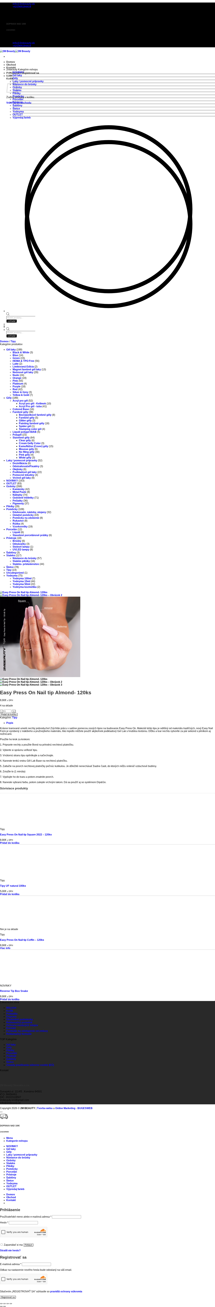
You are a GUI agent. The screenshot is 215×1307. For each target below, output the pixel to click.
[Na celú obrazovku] (4, 1303)
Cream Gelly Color (30, 443)
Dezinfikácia (20, 463)
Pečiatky (18, 500)
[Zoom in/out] (1, 1303)
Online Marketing (65, 1108)
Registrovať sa (8, 1297)
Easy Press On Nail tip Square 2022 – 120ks (26, 834)
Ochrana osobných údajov (22, 1025)
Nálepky (17, 494)
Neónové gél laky (23, 372)
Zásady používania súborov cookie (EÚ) (30, 1065)
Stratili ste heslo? (10, 1250)
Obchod (11, 64)
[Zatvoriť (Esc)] (10, 1303)
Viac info (5, 948)
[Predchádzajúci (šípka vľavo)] (1, 1306)
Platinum (18, 383)
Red (15, 389)
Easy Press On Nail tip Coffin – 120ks (22, 940)
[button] (9, 75)
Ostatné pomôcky (23, 515)
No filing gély (26, 452)
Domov (10, 62)
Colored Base (21, 409)
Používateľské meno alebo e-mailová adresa (25, 1216)
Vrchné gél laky (22, 477)
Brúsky (17, 541)
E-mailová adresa (10, 1264)
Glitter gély (25, 420)
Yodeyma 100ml (22, 578)
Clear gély (25, 440)
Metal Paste (19, 492)
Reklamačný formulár (19, 1034)
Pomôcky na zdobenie (26, 518)
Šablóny (17, 105)
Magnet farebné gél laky (27, 369)
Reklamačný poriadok (19, 1022)
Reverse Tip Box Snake (14, 991)
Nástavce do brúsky (25, 84)
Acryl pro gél (20, 400)
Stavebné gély (21, 437)
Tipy (13, 341)
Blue (15, 355)
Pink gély (24, 454)
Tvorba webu (45, 1108)
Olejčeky (18, 469)
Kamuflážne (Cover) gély (33, 446)
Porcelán (18, 99)
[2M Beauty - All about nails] (15, 51)
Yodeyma (18, 111)
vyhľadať (12, 336)
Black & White (21, 352)
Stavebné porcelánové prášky (30, 535)
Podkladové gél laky (25, 472)
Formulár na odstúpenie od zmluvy (27, 1031)
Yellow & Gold (21, 395)
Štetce (16, 108)
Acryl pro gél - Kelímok (32, 403)
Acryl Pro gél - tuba (30, 406)
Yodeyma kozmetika (25, 587)
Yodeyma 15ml (21, 581)
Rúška (16, 523)
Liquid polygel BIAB (25, 432)
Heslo (4, 1222)
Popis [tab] (9, 723)
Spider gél (25, 426)
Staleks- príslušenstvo (26, 564)
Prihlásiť (28, 1245)
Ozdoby (11, 486)
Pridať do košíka (8, 714)
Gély (15, 78)
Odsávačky (19, 544)
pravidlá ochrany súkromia (66, 1291)
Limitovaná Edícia (23, 366)
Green (16, 358)
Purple (16, 386)
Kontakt (11, 67)
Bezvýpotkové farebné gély (35, 415)
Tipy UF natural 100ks (13, 885)
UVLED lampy (21, 549)
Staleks (10, 555)
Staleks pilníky (21, 561)
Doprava (11, 1016)
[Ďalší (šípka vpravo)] (4, 1306)
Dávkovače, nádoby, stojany (29, 512)
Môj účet (11, 1007)
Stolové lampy (21, 546)
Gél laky (17, 75)
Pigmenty (18, 503)
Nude (16, 375)
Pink (15, 380)
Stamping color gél (30, 429)
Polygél (17, 434)
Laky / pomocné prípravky (28, 81)
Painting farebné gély (31, 423)
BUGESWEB (85, 1108)
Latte (16, 363)
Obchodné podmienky (19, 1019)
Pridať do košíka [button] (9, 843)
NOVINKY (18, 72)
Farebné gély (20, 412)
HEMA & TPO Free (23, 361)
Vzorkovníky (20, 526)
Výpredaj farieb (22, 117)
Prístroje (18, 102)
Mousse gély (26, 449)
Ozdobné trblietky (23, 497)
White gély (25, 457)
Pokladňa (11, 1013)
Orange (17, 378)
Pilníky (17, 93)
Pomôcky (18, 96)
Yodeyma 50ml (21, 584)
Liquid (16, 532)
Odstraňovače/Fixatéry (26, 466)
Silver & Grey (20, 392)
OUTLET (18, 114)
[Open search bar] (7, 329)
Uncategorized (15, 572)
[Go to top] (1, 1111)
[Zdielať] (7, 1303)
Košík (9, 1010)
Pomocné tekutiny (23, 475)
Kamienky (19, 489)
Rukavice (18, 520)
